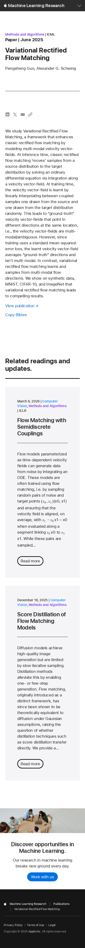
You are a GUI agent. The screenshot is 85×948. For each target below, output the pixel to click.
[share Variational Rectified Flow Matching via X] (15, 114)
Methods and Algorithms (24, 34)
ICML (51, 34)
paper (11, 39)
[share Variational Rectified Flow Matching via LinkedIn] (7, 114)
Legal (51, 925)
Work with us (42, 876)
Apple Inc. (34, 931)
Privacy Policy (13, 925)
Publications (61, 904)
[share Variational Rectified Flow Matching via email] (22, 114)
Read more (30, 561)
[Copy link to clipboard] (30, 114)
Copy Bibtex (16, 314)
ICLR (22, 411)
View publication (19, 305)
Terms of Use (35, 925)
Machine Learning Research (36, 5)
